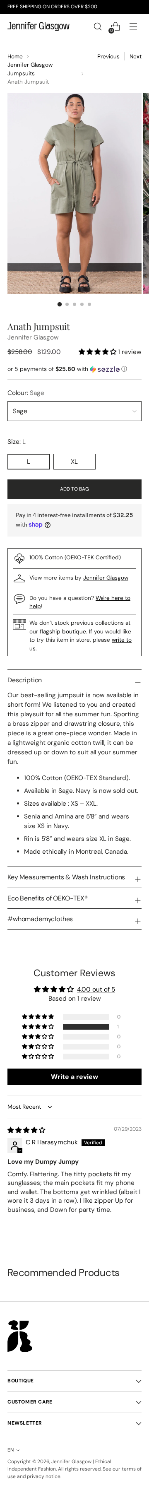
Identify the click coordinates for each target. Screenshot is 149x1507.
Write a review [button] (74, 1076)
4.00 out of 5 (96, 989)
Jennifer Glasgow (33, 337)
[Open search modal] (97, 26)
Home (15, 56)
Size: (25, 442)
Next (136, 56)
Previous (108, 56)
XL (74, 461)
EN (10, 1450)
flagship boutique (63, 631)
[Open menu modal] (133, 26)
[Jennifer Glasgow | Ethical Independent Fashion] (38, 26)
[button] (98, 352)
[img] (26, 1130)
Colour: (25, 393)
